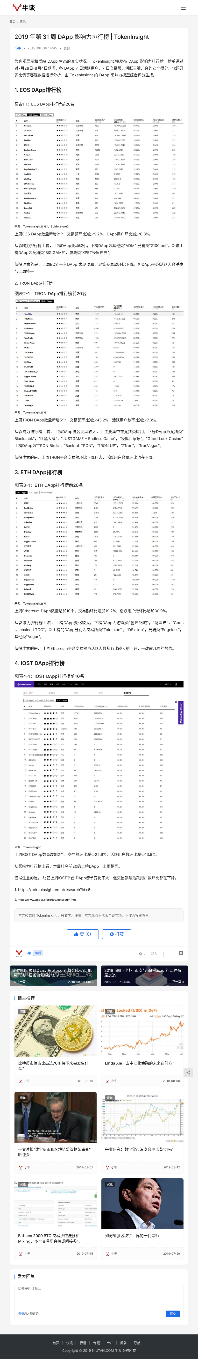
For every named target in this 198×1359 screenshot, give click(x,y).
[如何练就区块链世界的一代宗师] (142, 1204)
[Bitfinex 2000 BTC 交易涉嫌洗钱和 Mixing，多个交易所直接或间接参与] (55, 1204)
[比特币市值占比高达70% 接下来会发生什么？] (55, 1031)
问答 (123, 1343)
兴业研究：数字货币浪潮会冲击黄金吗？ (140, 1149)
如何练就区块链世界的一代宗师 (132, 1235)
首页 (12, 21)
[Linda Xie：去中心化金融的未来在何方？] (142, 1031)
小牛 (17, 48)
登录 (21, 1314)
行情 (83, 1343)
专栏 (110, 1343)
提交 (173, 1314)
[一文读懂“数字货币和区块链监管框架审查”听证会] (55, 1117)
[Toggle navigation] (183, 7)
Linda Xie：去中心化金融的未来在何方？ (140, 1063)
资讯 (67, 48)
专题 (96, 1343)
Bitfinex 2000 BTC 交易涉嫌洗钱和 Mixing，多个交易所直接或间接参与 (49, 1238)
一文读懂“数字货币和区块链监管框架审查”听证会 (54, 1152)
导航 (137, 1343)
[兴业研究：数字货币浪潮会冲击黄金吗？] (142, 1117)
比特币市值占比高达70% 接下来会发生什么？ (53, 1066)
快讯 (69, 1343)
